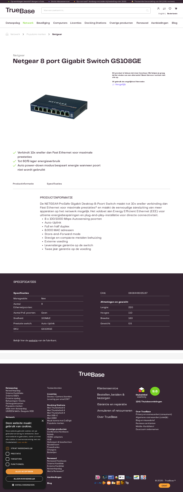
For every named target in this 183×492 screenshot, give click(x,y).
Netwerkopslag (13, 391)
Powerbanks (53, 447)
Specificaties (54, 184)
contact (158, 75)
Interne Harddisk (55, 464)
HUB (49, 440)
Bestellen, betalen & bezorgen (111, 396)
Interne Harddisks (14, 393)
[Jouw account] (158, 8)
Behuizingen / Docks (15, 401)
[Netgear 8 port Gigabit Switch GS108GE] (58, 106)
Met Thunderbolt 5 (56, 408)
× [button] (42, 421)
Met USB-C (52, 416)
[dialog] (24, 453)
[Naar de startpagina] (20, 10)
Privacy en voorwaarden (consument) (154, 414)
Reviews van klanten (145, 423)
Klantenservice (107, 388)
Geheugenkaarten (14, 404)
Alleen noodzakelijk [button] (24, 479)
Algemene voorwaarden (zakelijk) (152, 417)
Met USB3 (52, 418)
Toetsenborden (54, 388)
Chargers (51, 450)
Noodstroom (53, 445)
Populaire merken (14, 406)
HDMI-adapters (55, 437)
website (33, 341)
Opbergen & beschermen (59, 442)
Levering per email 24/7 (58, 399)
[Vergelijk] (164, 9)
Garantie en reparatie (112, 404)
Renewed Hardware (56, 461)
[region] (59, 107)
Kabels (50, 434)
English (162, 13)
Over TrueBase (107, 417)
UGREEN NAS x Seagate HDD (20, 411)
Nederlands (172, 13)
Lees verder (22, 442)
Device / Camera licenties (59, 397)
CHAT (164, 486)
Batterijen (51, 452)
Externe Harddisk (55, 466)
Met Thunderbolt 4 (56, 410)
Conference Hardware (57, 432)
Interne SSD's (12, 396)
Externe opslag (13, 398)
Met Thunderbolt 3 (56, 413)
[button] (24, 484)
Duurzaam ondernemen (147, 429)
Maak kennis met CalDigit (59, 421)
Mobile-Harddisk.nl (145, 426)
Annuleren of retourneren (114, 410)
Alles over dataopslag (16, 409)
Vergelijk (120, 84)
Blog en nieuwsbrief (145, 420)
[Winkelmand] (175, 8)
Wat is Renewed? (55, 471)
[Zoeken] (147, 10)
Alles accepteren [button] (24, 471)
